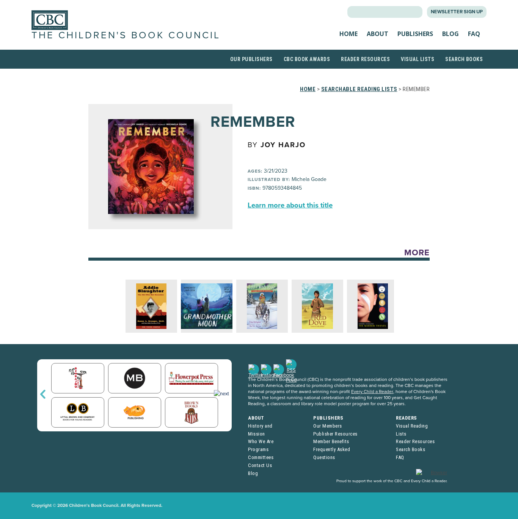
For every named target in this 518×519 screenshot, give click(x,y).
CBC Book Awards (307, 59)
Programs (258, 449)
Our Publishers (251, 59)
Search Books (464, 59)
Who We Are (260, 441)
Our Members (327, 426)
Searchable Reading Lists (359, 89)
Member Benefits (331, 441)
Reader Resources (365, 59)
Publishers (415, 34)
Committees (260, 457)
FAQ (474, 34)
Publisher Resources (335, 434)
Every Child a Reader (372, 391)
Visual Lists (417, 59)
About (377, 34)
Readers (406, 418)
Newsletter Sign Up (457, 12)
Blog (450, 34)
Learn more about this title (290, 205)
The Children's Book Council (125, 35)
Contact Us (260, 465)
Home (348, 34)
